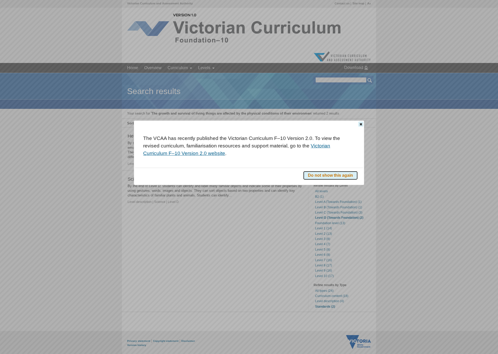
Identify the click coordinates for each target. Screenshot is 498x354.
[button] (360, 124)
